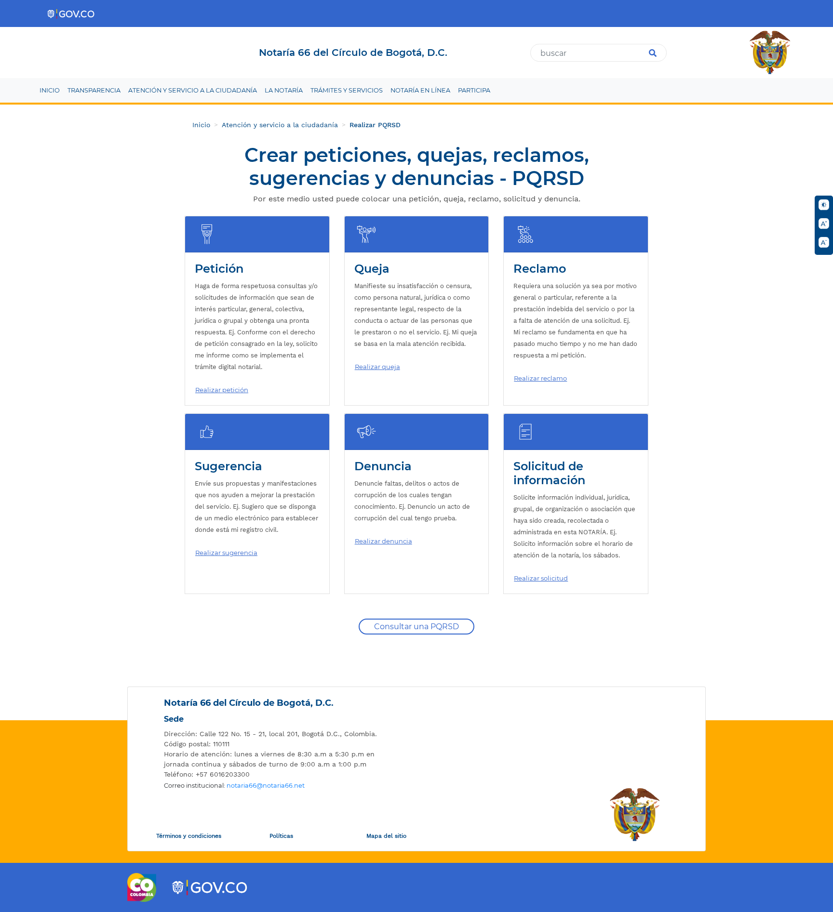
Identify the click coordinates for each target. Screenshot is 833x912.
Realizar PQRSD (375, 125)
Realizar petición (221, 390)
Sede (174, 719)
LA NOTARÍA (284, 90)
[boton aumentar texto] (824, 223)
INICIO (50, 90)
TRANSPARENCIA (94, 90)
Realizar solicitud (541, 578)
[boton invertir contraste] (824, 205)
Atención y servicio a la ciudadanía (280, 125)
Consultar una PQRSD (416, 626)
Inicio (201, 125)
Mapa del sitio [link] (386, 836)
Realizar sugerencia (226, 552)
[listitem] (279, 734)
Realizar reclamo (540, 378)
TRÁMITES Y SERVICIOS (346, 90)
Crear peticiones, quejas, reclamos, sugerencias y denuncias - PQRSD (416, 167)
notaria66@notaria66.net (266, 785)
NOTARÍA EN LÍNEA (420, 90)
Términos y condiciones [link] (188, 836)
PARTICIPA (474, 90)
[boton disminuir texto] (824, 242)
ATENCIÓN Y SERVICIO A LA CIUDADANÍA (192, 90)
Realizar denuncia (383, 541)
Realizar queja (377, 366)
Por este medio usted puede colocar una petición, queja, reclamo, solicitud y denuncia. (416, 198)
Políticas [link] (281, 836)
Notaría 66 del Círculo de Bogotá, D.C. (249, 703)
